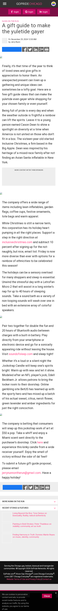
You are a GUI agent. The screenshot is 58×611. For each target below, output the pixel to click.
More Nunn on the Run (13, 501)
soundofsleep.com (21, 354)
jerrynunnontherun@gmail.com (21, 472)
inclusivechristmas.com (17, 242)
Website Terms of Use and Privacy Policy (24, 579)
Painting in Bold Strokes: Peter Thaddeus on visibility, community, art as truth (32, 525)
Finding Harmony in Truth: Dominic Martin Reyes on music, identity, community (34, 535)
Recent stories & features (15, 508)
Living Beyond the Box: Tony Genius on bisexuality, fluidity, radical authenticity (30, 514)
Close (47, 596)
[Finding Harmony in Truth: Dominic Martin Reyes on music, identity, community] (6, 538)
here (40, 442)
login (16, 11)
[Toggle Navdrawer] (4, 3)
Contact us (46, 579)
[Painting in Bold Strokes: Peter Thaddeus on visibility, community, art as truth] (6, 527)
